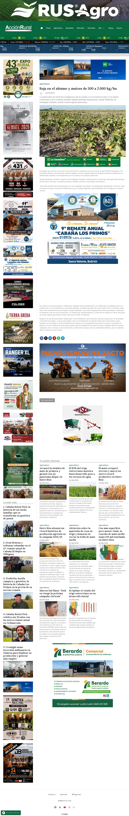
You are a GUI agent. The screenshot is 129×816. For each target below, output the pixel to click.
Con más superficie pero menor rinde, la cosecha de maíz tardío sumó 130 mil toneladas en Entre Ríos (112, 534)
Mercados (80, 28)
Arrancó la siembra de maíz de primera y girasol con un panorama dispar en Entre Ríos (52, 474)
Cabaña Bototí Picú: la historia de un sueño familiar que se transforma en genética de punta (16, 512)
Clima (48, 28)
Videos (110, 28)
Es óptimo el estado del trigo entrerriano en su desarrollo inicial (82, 593)
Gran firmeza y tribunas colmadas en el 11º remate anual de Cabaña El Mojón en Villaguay (16, 548)
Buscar (119, 28)
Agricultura (58, 28)
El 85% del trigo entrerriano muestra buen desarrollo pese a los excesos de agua (82, 472)
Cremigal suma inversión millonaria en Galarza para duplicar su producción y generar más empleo (17, 653)
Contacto (51, 794)
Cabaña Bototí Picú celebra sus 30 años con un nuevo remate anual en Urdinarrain (16, 618)
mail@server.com (64, 801)
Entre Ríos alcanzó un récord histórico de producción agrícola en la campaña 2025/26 (53, 532)
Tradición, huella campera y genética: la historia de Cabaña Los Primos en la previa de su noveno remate (17, 584)
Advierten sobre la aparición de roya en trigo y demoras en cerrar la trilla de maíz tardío (82, 534)
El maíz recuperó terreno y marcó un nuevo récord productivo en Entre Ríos (110, 474)
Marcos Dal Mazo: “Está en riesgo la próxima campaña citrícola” (53, 593)
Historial (63, 794)
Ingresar (77, 794)
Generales (91, 28)
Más (100, 28)
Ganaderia (70, 28)
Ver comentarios (47, 400)
